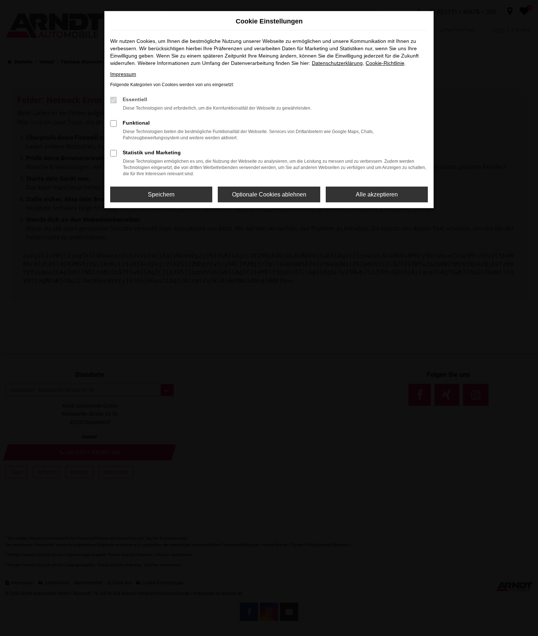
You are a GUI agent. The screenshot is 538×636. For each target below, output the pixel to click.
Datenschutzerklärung (337, 63)
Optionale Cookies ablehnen (269, 194)
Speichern (161, 194)
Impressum (123, 74)
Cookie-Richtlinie (385, 63)
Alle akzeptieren (377, 194)
